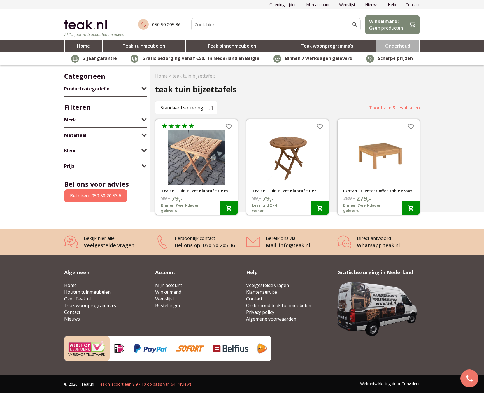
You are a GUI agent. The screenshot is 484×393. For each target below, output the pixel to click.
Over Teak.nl (77, 299)
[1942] (229, 208)
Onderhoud (397, 46)
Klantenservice (261, 292)
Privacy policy (260, 312)
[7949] (411, 208)
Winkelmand (168, 292)
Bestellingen (168, 305)
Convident (411, 383)
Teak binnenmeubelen (231, 46)
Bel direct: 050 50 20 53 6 (95, 196)
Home (83, 46)
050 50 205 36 (166, 25)
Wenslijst (347, 4)
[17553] (320, 208)
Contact (413, 4)
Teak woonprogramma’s (327, 46)
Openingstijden (283, 4)
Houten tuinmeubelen (87, 292)
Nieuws (371, 4)
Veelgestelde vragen (267, 285)
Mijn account (318, 4)
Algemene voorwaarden (271, 319)
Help (392, 4)
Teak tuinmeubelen (143, 46)
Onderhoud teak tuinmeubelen (278, 305)
